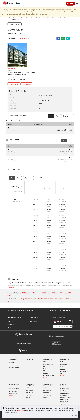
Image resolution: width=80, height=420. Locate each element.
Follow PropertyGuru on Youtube (64, 310)
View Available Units (63, 154)
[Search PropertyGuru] (71, 326)
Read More (11, 288)
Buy (51, 116)
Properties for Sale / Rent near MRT (31, 386)
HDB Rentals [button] (63, 364)
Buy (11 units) (14, 84)
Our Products (12, 324)
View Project (12, 68)
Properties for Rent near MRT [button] (31, 396)
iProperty (24, 350)
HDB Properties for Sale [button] (48, 365)
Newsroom (33, 321)
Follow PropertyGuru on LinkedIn (67, 310)
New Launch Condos (14, 388)
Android (25, 310)
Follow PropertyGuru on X (69, 310)
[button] (40, 170)
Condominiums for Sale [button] (48, 370)
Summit (24, 344)
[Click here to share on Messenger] (58, 38)
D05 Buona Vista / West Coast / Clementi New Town (65, 395)
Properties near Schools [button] (47, 396)
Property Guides (13, 365)
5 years (65, 116)
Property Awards (56, 335)
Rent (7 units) (27, 84)
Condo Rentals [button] (64, 367)
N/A (26, 178)
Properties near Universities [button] (47, 391)
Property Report (56, 343)
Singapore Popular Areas (64, 385)
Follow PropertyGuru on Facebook (58, 310)
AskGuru (11, 362)
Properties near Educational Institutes (48, 386)
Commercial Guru (24, 334)
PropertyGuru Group (14, 318)
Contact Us (34, 318)
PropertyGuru (13, 360)
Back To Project (15, 24)
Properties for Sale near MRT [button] (31, 391)
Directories (29, 360)
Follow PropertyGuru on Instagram (61, 310)
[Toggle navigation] (77, 4)
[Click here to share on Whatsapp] (63, 38)
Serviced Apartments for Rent (64, 371)
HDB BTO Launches (14, 367)
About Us (10, 321)
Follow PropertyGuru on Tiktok (71, 310)
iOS (31, 310)
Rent (57, 116)
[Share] (68, 38)
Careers (10, 327)
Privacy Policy (20, 410)
